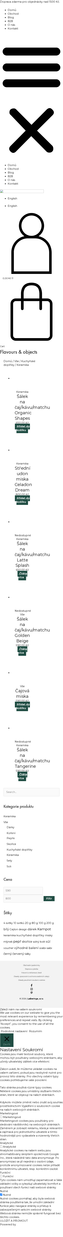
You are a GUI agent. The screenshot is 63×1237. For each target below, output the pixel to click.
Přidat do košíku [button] (23, 428)
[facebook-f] (31, 985)
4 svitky (8, 923)
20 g (28, 923)
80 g (35, 923)
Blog (11, 17)
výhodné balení (26, 948)
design (23, 929)
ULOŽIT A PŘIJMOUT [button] (14, 1220)
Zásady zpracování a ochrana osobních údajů (31, 976)
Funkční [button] (5, 1172)
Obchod (13, 13)
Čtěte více (22, 575)
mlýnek (8, 941)
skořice (27, 941)
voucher (8, 948)
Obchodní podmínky (31, 965)
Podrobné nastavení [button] (14, 1031)
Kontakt (13, 28)
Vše (6, 822)
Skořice (11, 844)
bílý (6, 929)
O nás (11, 24)
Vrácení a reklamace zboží (31, 973)
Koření (11, 833)
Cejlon (14, 929)
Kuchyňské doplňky (19, 849)
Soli (9, 866)
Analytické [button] (6, 1143)
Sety (9, 860)
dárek (32, 929)
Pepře (11, 838)
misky (48, 935)
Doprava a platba (31, 969)
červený (18, 953)
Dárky (10, 827)
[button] (31, 98)
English (12, 198)
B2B (10, 21)
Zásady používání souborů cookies (31, 980)
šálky (28, 953)
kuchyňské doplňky (30, 935)
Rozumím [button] (35, 1031)
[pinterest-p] (31, 993)
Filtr (49, 898)
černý (8, 953)
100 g (42, 923)
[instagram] (31, 989)
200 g (50, 923)
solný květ (39, 941)
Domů (12, 10)
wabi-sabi (45, 948)
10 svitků (18, 923)
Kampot (44, 929)
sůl (48, 941)
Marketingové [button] (9, 1113)
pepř (17, 941)
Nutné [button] (4, 1191)
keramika (10, 935)
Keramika (10, 816)
